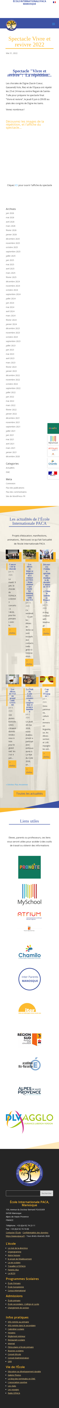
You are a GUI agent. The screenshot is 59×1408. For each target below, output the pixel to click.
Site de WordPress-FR (15, 496)
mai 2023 (10, 354)
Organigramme (14, 1251)
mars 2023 (10, 362)
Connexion (10, 483)
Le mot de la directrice (18, 1248)
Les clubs (12, 1386)
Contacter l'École (13, 1232)
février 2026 (11, 230)
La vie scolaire (14, 1262)
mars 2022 (10, 405)
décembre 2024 (13, 281)
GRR (10, 1361)
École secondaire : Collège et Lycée (23, 1304)
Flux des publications (15, 487)
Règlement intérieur (16, 1336)
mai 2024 (10, 307)
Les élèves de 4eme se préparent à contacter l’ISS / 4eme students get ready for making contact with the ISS (29, 582)
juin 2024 (10, 303)
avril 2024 (10, 311)
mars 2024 (10, 315)
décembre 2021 (13, 418)
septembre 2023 (13, 341)
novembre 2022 (13, 379)
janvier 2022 (11, 413)
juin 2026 (10, 213)
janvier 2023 (11, 371)
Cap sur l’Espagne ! (46, 692)
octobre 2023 (12, 337)
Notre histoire (14, 1255)
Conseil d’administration (18, 1358)
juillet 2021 (11, 431)
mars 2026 (10, 226)
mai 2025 (10, 264)
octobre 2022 (12, 384)
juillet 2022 (11, 392)
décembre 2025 (13, 238)
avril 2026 (10, 221)
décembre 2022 (13, 375)
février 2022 (11, 409)
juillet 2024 (11, 298)
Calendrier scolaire (16, 1329)
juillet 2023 (11, 345)
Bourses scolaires (16, 1350)
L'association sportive (17, 1382)
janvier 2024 (11, 324)
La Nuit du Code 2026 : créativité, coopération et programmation (29, 700)
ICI (16, 185)
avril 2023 (10, 358)
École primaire (14, 1300)
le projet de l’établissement (20, 1259)
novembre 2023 (13, 332)
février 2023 (11, 367)
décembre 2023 (13, 328)
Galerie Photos (14, 1375)
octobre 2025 (12, 247)
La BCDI (11, 1273)
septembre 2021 (13, 426)
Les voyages (13, 1389)
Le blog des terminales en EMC (21, 1378)
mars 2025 (10, 273)
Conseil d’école (14, 1354)
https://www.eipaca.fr (15, 1236)
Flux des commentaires (16, 492)
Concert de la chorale (12, 566)
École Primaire (14, 1283)
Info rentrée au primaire (18, 1322)
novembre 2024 (13, 285)
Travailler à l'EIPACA (17, 1266)
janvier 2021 (11, 452)
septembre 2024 (13, 294)
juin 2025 (10, 260)
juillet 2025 (11, 256)
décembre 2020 (13, 456)
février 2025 (11, 277)
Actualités (10, 467)
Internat (11, 1343)
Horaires (11, 1332)
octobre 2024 (12, 290)
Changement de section (18, 1307)
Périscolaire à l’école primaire (21, 1347)
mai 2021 (10, 439)
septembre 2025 (13, 251)
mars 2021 (10, 448)
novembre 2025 (13, 243)
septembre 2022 (13, 388)
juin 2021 (10, 435)
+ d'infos (12, 631)
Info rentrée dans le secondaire (22, 1325)
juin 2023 (10, 349)
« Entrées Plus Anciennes (17, 784)
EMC (8, 472)
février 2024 (11, 320)
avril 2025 (10, 268)
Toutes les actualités (29, 793)
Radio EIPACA (14, 1393)
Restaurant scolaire (16, 1340)
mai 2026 (10, 217)
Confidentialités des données (35, 1232)
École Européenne (16, 1287)
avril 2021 (10, 443)
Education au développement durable (24, 1371)
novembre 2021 (13, 422)
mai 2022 (10, 401)
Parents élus (13, 1269)
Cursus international (17, 1290)
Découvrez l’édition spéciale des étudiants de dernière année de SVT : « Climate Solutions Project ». (46, 583)
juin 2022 (10, 396)
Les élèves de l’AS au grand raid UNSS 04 (12, 697)
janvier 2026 (11, 234)
